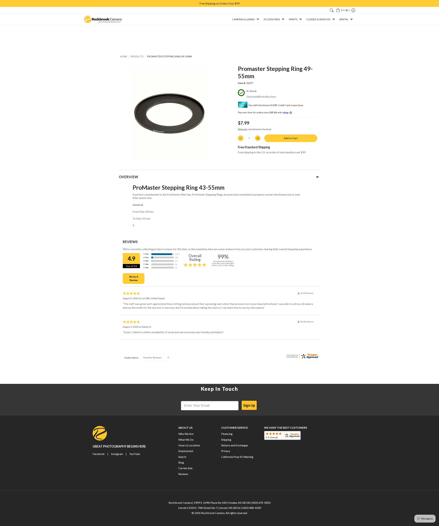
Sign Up (249, 405)
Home (123, 56)
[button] (342, 10)
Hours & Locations (189, 445)
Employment (185, 451)
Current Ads (185, 468)
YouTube (134, 453)
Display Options (131, 357)
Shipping (242, 129)
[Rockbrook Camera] (103, 19)
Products (137, 56)
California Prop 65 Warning (237, 456)
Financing (227, 433)
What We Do (186, 439)
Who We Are (185, 433)
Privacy (225, 451)
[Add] (257, 138)
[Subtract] (240, 138)
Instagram (117, 453)
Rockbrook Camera (212, 512)
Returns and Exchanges (234, 445)
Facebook (99, 453)
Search (182, 456)
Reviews (183, 474)
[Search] (332, 10)
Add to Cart (291, 138)
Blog (181, 462)
